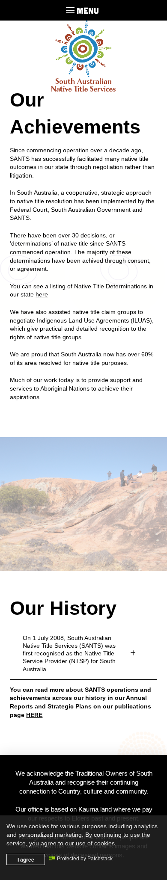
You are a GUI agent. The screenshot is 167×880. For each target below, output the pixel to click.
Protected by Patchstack (85, 859)
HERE (34, 714)
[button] (83, 10)
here (42, 294)
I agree (26, 859)
